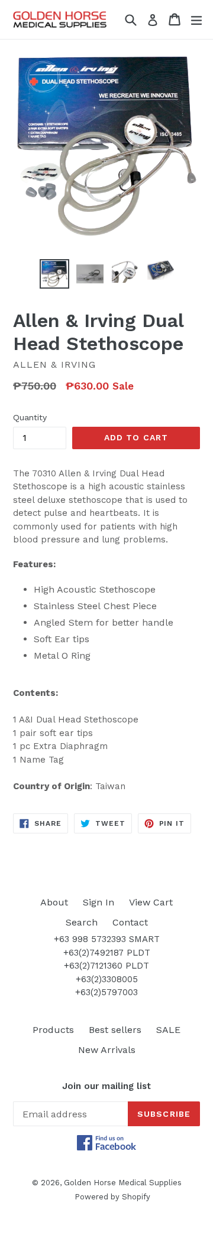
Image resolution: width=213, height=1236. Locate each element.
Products (53, 1029)
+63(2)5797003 (106, 992)
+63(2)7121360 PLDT (106, 965)
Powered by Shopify (112, 1196)
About (54, 902)
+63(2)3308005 (107, 979)
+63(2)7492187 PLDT (106, 952)
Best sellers (115, 1029)
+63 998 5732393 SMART (107, 939)
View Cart (151, 902)
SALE (168, 1029)
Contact (130, 922)
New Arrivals (106, 1049)
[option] (54, 274)
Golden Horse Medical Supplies (123, 1182)
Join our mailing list (106, 1086)
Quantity (30, 417)
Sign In (98, 902)
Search (82, 922)
